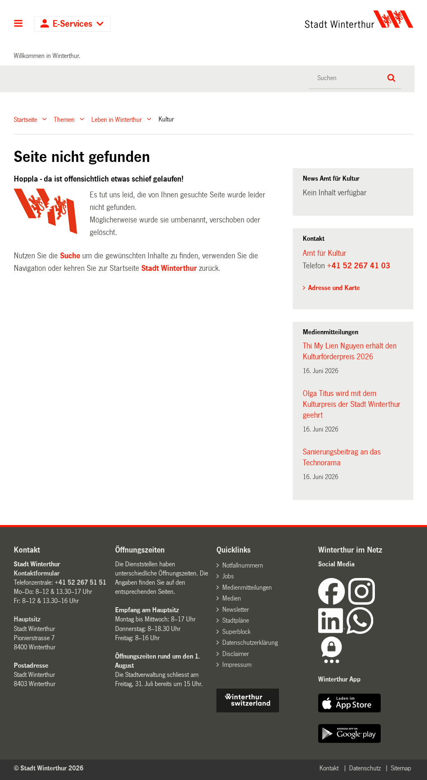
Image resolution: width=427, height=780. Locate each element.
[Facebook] (333, 602)
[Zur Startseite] (307, 19)
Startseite (25, 119)
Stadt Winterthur (169, 268)
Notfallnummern (242, 565)
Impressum (236, 664)
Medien (231, 598)
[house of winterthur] (247, 710)
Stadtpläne (235, 620)
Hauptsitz (27, 619)
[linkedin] (332, 631)
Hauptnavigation (18, 24)
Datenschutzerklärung (250, 642)
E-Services (72, 24)
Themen (64, 119)
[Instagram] (361, 602)
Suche (70, 256)
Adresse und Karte (334, 287)
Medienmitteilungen (247, 587)
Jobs (228, 576)
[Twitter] (376, 602)
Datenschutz (365, 768)
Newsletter (235, 609)
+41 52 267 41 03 (358, 266)
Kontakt (329, 768)
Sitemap (401, 768)
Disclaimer (235, 653)
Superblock (236, 631)
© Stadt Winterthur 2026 (48, 768)
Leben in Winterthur (116, 119)
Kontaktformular (37, 573)
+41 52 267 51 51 (80, 582)
